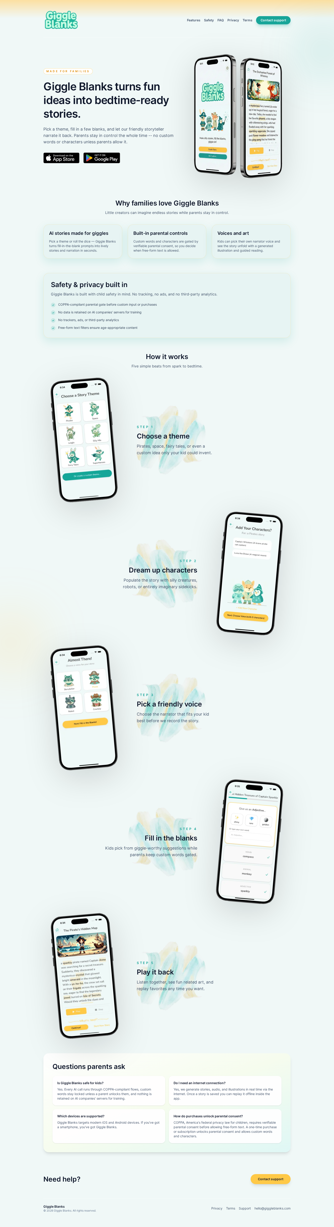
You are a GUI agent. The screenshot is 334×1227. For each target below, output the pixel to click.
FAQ (220, 20)
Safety (209, 20)
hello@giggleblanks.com (272, 1208)
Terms (247, 20)
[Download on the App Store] (61, 157)
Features (193, 20)
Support (245, 1208)
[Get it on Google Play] (101, 157)
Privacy (233, 20)
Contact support (273, 20)
